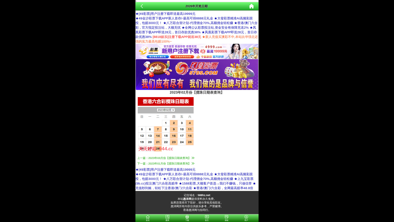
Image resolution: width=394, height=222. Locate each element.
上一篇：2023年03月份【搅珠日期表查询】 (164, 158)
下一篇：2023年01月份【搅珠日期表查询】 (164, 163)
